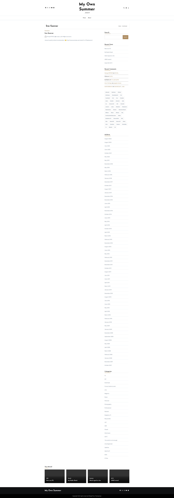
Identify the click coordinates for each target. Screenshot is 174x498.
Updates (107, 447)
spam (124, 121)
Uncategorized (108, 444)
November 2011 (109, 264)
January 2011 (108, 289)
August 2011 (108, 271)
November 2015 (109, 200)
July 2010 (107, 300)
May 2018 (107, 167)
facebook (107, 97)
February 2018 (108, 174)
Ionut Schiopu (108, 83)
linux (112, 106)
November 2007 (109, 361)
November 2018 (109, 164)
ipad (123, 100)
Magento (107, 393)
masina (114, 109)
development (115, 95)
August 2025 (108, 142)
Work (106, 454)
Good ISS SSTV (108, 63)
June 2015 (107, 203)
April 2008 (107, 347)
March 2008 (108, 351)
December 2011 (109, 261)
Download (47, 30)
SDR (106, 426)
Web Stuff (107, 451)
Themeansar (98, 496)
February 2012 (108, 257)
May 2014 (107, 221)
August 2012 (108, 246)
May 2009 (107, 325)
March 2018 (108, 171)
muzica (117, 112)
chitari (119, 92)
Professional (108, 408)
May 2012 (107, 253)
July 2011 (107, 275)
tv (106, 127)
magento (118, 106)
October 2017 (108, 185)
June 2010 (107, 304)
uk (115, 127)
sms (106, 121)
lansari (107, 106)
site (122, 118)
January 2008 (108, 358)
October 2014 (108, 214)
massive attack (122, 109)
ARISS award (108, 59)
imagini (111, 100)
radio (119, 115)
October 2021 (108, 153)
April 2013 (107, 232)
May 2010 (107, 307)
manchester (108, 109)
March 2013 (108, 236)
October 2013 (108, 228)
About (89, 17)
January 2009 (108, 329)
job (117, 103)
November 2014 (109, 210)
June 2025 (107, 149)
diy (121, 95)
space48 (112, 121)
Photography (108, 404)
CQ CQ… (117, 73)
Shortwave (107, 433)
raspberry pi (108, 118)
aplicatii (107, 92)
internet (118, 100)
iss (106, 103)
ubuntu (110, 127)
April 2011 (107, 282)
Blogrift (91, 496)
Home (84, 17)
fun (117, 97)
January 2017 (108, 192)
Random (107, 411)
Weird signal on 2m (110, 55)
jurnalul (122, 103)
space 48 (118, 121)
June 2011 (107, 279)
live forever (49, 33)
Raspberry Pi (108, 415)
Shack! (106, 429)
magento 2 (124, 106)
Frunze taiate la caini (110, 386)
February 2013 (108, 239)
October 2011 (108, 268)
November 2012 (109, 243)
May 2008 (107, 343)
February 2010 (108, 318)
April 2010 (107, 311)
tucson (118, 124)
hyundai (122, 97)
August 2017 (108, 189)
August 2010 (108, 297)
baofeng (113, 92)
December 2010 (109, 293)
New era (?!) (108, 48)
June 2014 (107, 218)
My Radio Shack (109, 52)
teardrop (112, 124)
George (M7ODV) (50, 36)
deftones (107, 95)
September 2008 (109, 336)
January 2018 (108, 178)
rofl (106, 422)
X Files (106, 458)
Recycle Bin (116, 118)
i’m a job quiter (115, 79)
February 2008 (108, 354)
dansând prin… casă (119, 86)
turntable (124, 124)
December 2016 (109, 196)
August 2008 (108, 340)
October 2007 (108, 365)
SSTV (106, 436)
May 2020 (107, 156)
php (122, 112)
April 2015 (107, 207)
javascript (111, 103)
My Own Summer (53, 491)
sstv (106, 124)
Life (106, 390)
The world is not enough (111, 440)
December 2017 (109, 182)
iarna (106, 100)
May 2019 (107, 160)
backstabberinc (108, 86)
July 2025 (107, 146)
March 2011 (107, 286)
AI (105, 375)
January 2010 (108, 322)
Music (106, 397)
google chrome (117, 83)
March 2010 (108, 315)
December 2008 (109, 333)
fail (113, 97)
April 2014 (107, 225)
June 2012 (107, 250)
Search (107, 32)
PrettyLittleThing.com (110, 115)
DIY (105, 379)
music (112, 112)
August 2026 (108, 138)
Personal (107, 400)
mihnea (107, 112)
